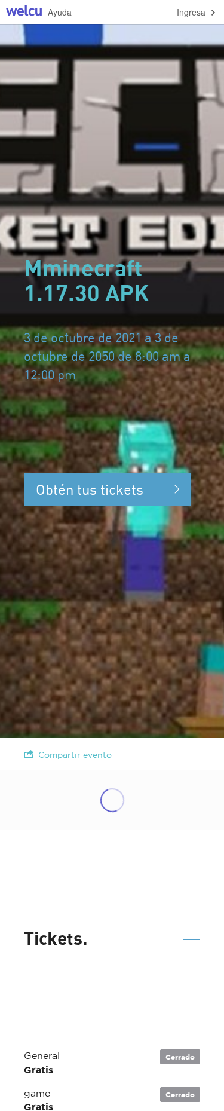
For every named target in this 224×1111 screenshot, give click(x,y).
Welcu (24, 12)
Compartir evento (75, 755)
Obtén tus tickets (89, 489)
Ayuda (60, 12)
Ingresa (191, 12)
